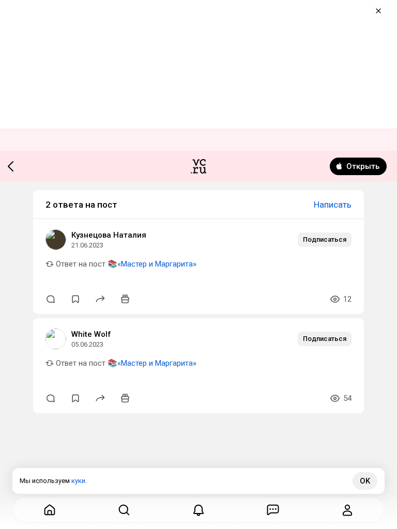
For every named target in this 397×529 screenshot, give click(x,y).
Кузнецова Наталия (108, 235)
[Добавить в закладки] (75, 299)
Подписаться (324, 239)
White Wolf (91, 334)
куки (78, 481)
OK (365, 481)
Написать (333, 204)
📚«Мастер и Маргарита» (152, 264)
